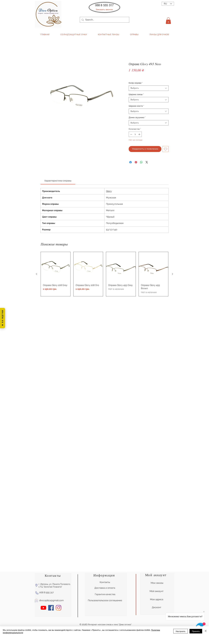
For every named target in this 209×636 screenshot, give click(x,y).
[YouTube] (43, 608)
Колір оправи (136, 83)
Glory (109, 191)
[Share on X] (146, 162)
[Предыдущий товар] (36, 274)
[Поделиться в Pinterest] (136, 162)
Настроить (180, 631)
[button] (104, 9)
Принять (196, 631)
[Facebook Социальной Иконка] (51, 608)
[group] (104, 274)
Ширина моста (136, 106)
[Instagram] (58, 608)
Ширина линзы (136, 94)
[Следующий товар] (172, 274)
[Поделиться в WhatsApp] (141, 162)
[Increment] (139, 134)
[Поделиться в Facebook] (130, 162)
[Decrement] (131, 134)
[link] (57, 180)
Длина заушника (137, 117)
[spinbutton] (135, 134)
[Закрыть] (205, 631)
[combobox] (148, 88)
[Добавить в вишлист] (165, 149)
